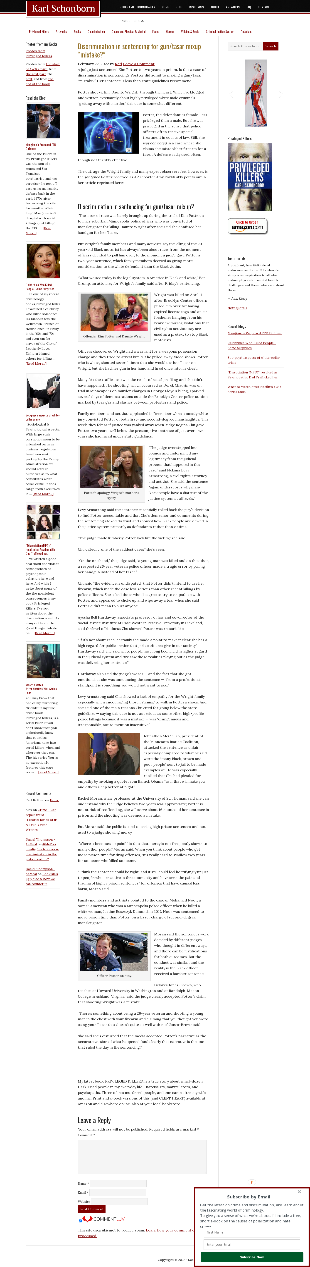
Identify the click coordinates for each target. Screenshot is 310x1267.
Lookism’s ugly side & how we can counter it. (42, 879)
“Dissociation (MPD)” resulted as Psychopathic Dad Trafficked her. (40, 549)
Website (84, 1202)
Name (83, 1183)
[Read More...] (36, 363)
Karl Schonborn (70, 11)
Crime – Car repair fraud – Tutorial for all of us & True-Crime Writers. (41, 820)
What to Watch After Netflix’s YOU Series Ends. (41, 688)
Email (83, 1193)
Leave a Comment (139, 64)
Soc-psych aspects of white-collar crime (43, 417)
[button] (231, 93)
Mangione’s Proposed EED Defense (255, 333)
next (29, 79)
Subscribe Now (252, 1257)
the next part (36, 74)
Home (54, 800)
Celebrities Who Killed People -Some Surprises (40, 286)
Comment (86, 1135)
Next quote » (237, 308)
